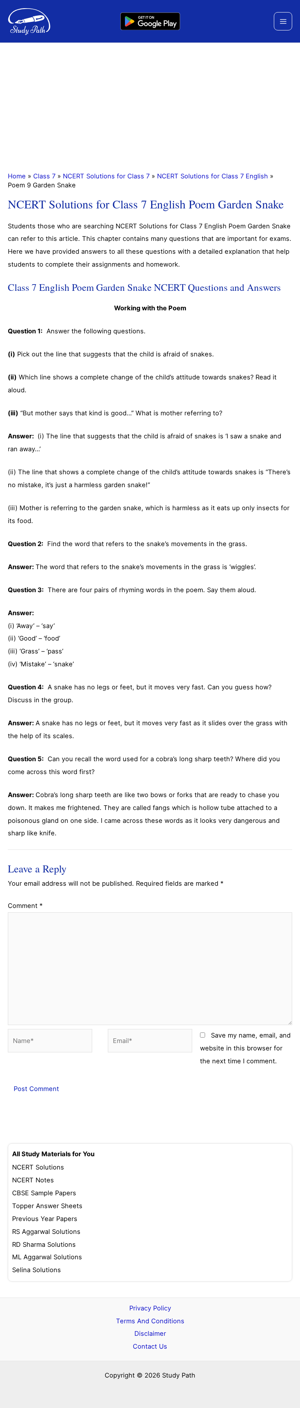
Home (17, 176)
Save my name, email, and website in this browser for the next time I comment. (245, 1048)
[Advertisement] (150, 101)
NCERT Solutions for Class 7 (106, 176)
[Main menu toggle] (283, 21)
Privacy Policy (150, 1308)
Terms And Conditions (150, 1321)
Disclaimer (150, 1333)
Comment (25, 906)
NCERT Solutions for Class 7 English (212, 176)
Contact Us (150, 1346)
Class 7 (44, 176)
